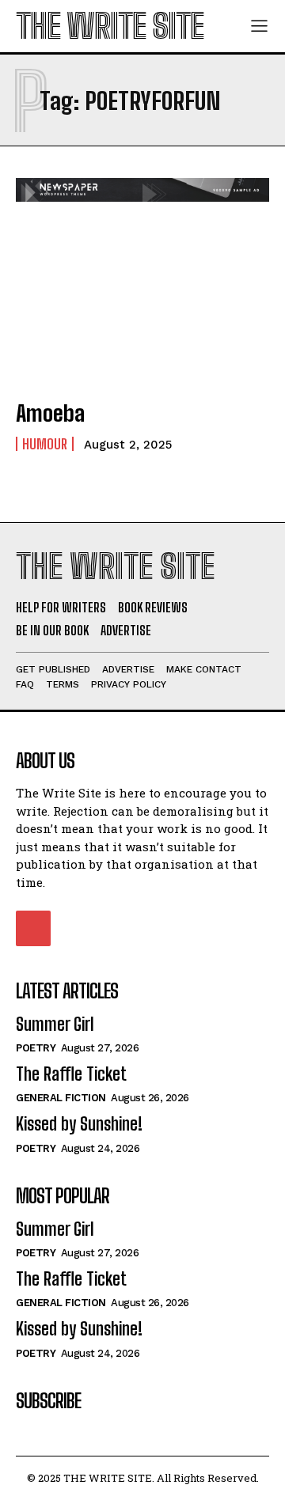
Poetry (35, 1048)
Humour (44, 444)
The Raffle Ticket (71, 1074)
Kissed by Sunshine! (79, 1123)
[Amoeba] (142, 309)
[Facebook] (33, 928)
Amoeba (50, 413)
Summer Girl (55, 1024)
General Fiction (61, 1098)
